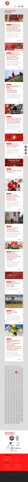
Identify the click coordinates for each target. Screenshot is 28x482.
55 (8, 381)
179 (22, 413)
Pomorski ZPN (8, 457)
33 (5, 376)
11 (21, 368)
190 (14, 417)
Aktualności (17, 459)
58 (16, 381)
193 (22, 417)
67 (21, 383)
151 (22, 406)
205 (16, 421)
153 (8, 408)
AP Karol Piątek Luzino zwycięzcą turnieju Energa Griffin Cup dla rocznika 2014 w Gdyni (13, 28)
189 (11, 417)
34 (8, 376)
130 (22, 400)
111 (8, 396)
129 (19, 400)
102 (22, 393)
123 (22, 398)
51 (16, 379)
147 (11, 406)
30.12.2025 (9, 53)
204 (14, 421)
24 (19, 372)
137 (22, 402)
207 (22, 421)
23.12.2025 (9, 143)
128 (16, 400)
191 (16, 417)
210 (11, 423)
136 (19, 402)
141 (14, 404)
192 (19, 417)
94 (19, 391)
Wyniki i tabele (8, 459)
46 (21, 378)
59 (19, 381)
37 (16, 376)
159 (6, 409)
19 (5, 372)
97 (8, 393)
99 (13, 393)
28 (11, 374)
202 (8, 421)
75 (5, 387)
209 (8, 423)
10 (19, 368)
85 (13, 389)
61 (5, 383)
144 (22, 404)
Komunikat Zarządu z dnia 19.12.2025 (13, 146)
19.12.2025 (9, 281)
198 (16, 419)
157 (19, 408)
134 (14, 402)
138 (6, 404)
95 (21, 391)
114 (16, 396)
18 (21, 370)
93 (16, 391)
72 (16, 385)
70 (11, 385)
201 (6, 421)
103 (6, 394)
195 (8, 419)
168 (11, 411)
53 (21, 379)
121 (16, 398)
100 (16, 393)
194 (6, 419)
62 (8, 383)
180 (6, 415)
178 (19, 413)
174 (8, 413)
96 (5, 393)
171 (19, 411)
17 (19, 370)
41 (8, 378)
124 (6, 400)
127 (14, 400)
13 (8, 370)
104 (8, 394)
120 (14, 398)
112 (11, 396)
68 (5, 385)
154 (11, 408)
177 (16, 413)
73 (19, 385)
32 (21, 374)
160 (8, 409)
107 (16, 394)
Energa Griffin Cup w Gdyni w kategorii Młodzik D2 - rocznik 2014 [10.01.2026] (13, 57)
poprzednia (7, 366)
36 (13, 376)
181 (8, 415)
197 (14, 419)
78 (13, 387)
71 (13, 385)
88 (21, 389)
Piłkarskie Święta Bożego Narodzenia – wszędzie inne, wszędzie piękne (13, 197)
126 (11, 400)
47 (5, 379)
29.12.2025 (9, 116)
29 (13, 374)
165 (22, 409)
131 (6, 402)
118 (8, 398)
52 (19, 379)
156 (16, 408)
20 (8, 372)
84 (11, 389)
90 (8, 391)
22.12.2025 (9, 193)
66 (19, 383)
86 (16, 389)
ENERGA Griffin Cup (15, 24)
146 (8, 406)
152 (6, 408)
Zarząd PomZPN (15, 143)
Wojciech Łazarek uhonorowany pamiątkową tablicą (12, 229)
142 (16, 404)
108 (19, 394)
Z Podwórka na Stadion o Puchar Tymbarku (13, 86)
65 (16, 383)
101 (19, 393)
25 (21, 372)
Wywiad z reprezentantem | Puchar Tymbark (12, 90)
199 (19, 419)
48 (8, 379)
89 (5, 391)
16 (16, 370)
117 (6, 398)
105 (11, 394)
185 (19, 415)
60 (21, 381)
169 (14, 411)
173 (6, 413)
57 (13, 381)
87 (19, 389)
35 (11, 376)
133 (11, 402)
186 (22, 415)
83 (8, 389)
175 (11, 413)
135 (16, 402)
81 (21, 387)
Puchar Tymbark (17, 86)
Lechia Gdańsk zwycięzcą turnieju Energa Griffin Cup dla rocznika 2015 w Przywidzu (13, 256)
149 (16, 406)
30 (16, 374)
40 (5, 378)
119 (11, 398)
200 (22, 419)
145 (6, 406)
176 (14, 413)
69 (8, 385)
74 (21, 385)
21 (11, 372)
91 (11, 391)
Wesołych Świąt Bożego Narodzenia (13, 171)
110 (6, 396)
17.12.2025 (9, 310)
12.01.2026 (9, 24)
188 (8, 417)
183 (14, 415)
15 (13, 370)
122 (19, 398)
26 (5, 374)
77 (11, 387)
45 (19, 378)
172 (22, 411)
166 (6, 411)
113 (14, 396)
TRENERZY (13, 281)
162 (14, 409)
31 (19, 374)
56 (11, 381)
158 (22, 408)
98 (11, 393)
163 (16, 409)
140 (11, 404)
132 (8, 402)
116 (22, 396)
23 (16, 372)
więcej (19, 40)
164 (19, 409)
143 (19, 404)
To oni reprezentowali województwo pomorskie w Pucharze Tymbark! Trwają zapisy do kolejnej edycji (13, 346)
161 (11, 409)
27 (8, 374)
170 (16, 411)
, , (13, 87)
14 (11, 370)
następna (18, 423)
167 (8, 411)
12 (5, 370)
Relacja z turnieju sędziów (11, 313)
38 (19, 376)
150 (19, 406)
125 (8, 400)
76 (8, 387)
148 (14, 406)
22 (13, 372)
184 (16, 415)
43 (13, 378)
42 (11, 378)
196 (11, 419)
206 (19, 421)
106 (14, 394)
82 (5, 389)
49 (11, 379)
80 (19, 387)
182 (11, 415)
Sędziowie (13, 310)
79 (16, 387)
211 (14, 423)
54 (5, 381)
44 (16, 378)
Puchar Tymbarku (9, 86)
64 (13, 383)
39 (21, 376)
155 (14, 408)
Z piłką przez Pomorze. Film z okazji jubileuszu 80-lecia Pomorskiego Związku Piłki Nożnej (13, 120)
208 (6, 423)
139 (8, 404)
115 (19, 396)
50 (13, 379)
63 (11, 383)
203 (11, 421)
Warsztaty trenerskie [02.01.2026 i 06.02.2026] (13, 284)
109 (22, 394)
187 (6, 417)
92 (13, 391)
